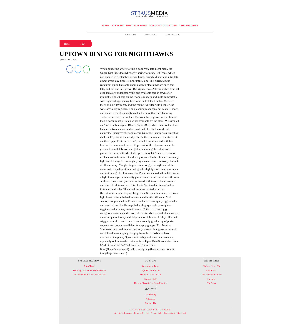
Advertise (151, 35)
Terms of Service (141, 313)
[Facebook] (69, 69)
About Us (130, 35)
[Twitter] (78, 69)
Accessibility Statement (175, 313)
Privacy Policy (157, 313)
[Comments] (86, 69)
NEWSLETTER (215, 3)
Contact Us (172, 35)
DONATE (232, 3)
